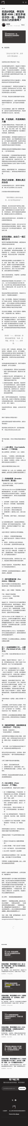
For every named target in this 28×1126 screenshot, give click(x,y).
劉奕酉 (8, 24)
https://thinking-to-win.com (12, 429)
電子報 (3, 8)
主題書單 (5, 1110)
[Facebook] (15, 1100)
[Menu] (26, 2)
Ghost (17, 1114)
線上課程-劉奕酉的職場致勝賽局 (17, 1110)
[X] (12, 1100)
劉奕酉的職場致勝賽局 (15, 897)
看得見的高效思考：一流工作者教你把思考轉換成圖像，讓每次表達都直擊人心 (14, 909)
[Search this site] (23, 2)
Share (23, 25)
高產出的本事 (15, 903)
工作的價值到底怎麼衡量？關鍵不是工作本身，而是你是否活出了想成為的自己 (14, 717)
